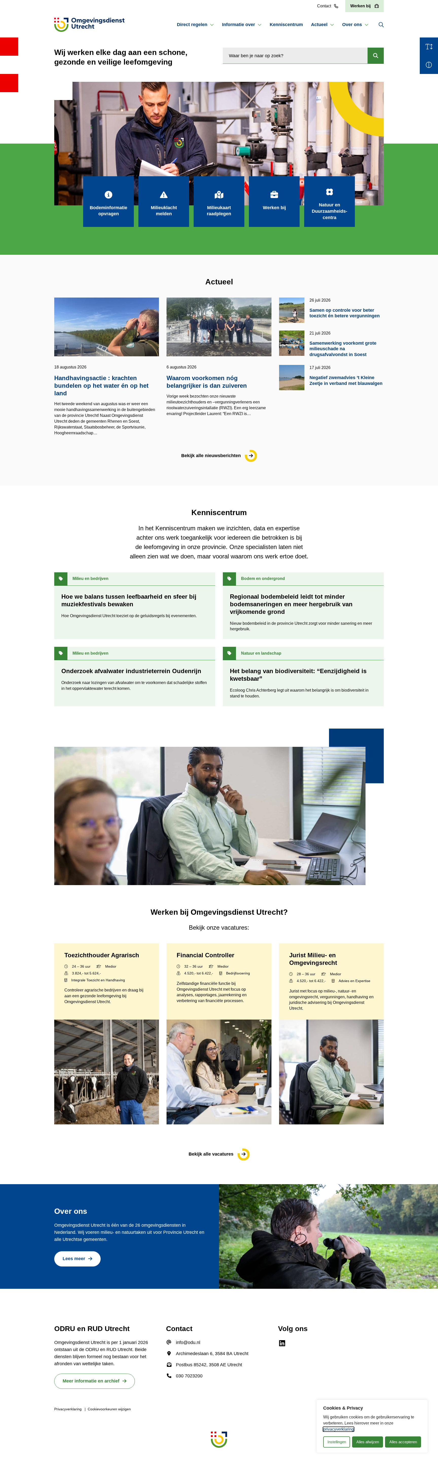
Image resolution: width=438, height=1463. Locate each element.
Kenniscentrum (286, 24)
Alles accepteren (403, 1442)
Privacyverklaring (68, 1409)
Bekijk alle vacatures (211, 1154)
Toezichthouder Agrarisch (101, 955)
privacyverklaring (338, 1429)
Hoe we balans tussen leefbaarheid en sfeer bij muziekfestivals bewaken (128, 600)
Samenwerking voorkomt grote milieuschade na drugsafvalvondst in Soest (342, 349)
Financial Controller (205, 955)
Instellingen (336, 1442)
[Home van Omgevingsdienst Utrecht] (89, 25)
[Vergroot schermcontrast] (429, 65)
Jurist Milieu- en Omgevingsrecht (313, 959)
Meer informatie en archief (91, 1380)
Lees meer (74, 1258)
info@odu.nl (188, 1342)
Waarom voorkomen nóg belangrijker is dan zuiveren (207, 382)
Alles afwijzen (367, 1442)
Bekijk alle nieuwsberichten (211, 455)
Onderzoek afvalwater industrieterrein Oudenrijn (131, 671)
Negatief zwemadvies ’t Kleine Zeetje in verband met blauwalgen (346, 380)
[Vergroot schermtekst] (429, 46)
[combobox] (295, 56)
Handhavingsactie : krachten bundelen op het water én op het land (101, 386)
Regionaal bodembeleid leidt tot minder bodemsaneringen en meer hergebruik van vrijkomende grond (291, 604)
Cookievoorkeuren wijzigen (109, 1409)
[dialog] (372, 1426)
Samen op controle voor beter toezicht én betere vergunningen (344, 313)
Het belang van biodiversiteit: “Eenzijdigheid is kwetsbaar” (298, 675)
